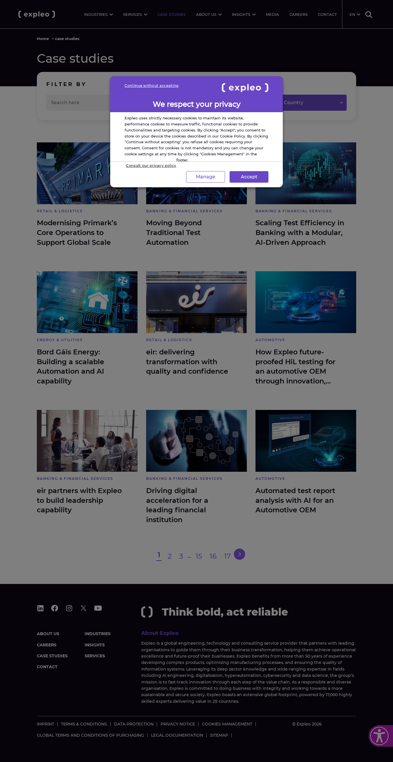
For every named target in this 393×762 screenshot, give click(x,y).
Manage (205, 176)
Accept (249, 176)
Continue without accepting (152, 85)
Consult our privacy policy (151, 165)
